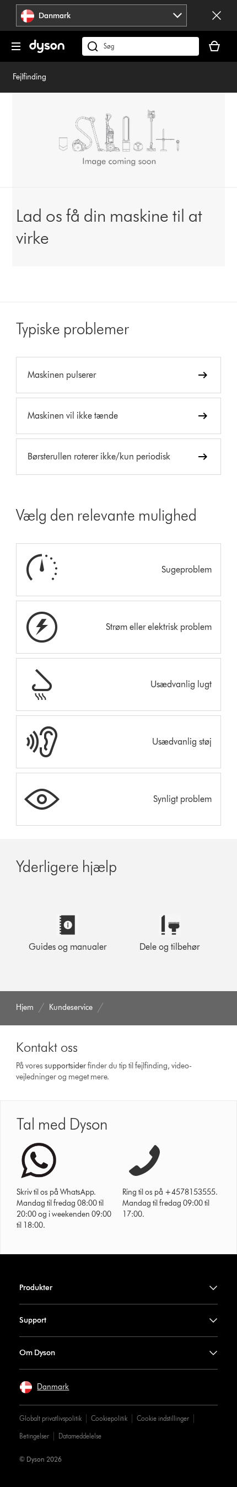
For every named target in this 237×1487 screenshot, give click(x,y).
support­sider (65, 1066)
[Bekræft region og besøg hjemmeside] (216, 15)
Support (32, 1320)
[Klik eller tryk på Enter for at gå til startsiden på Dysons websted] (46, 50)
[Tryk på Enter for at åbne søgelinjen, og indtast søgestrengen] (140, 46)
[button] (44, 1387)
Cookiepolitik (109, 1418)
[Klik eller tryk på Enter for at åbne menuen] (16, 46)
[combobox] (101, 15)
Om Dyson (37, 1352)
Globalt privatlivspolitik (50, 1418)
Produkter (35, 1287)
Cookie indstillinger (163, 1418)
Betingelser (34, 1436)
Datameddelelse (79, 1436)
